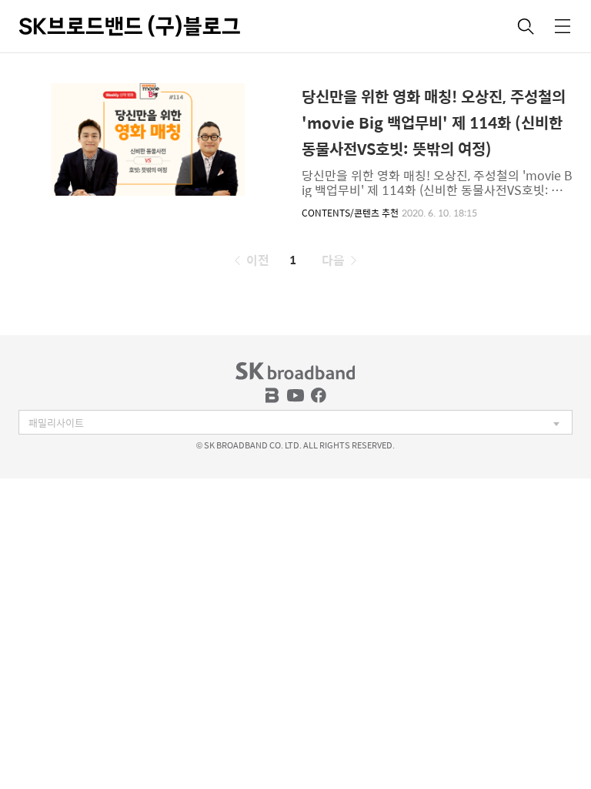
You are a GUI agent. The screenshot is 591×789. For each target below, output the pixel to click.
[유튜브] (295, 395)
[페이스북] (318, 395)
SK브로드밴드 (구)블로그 (129, 26)
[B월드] (272, 395)
